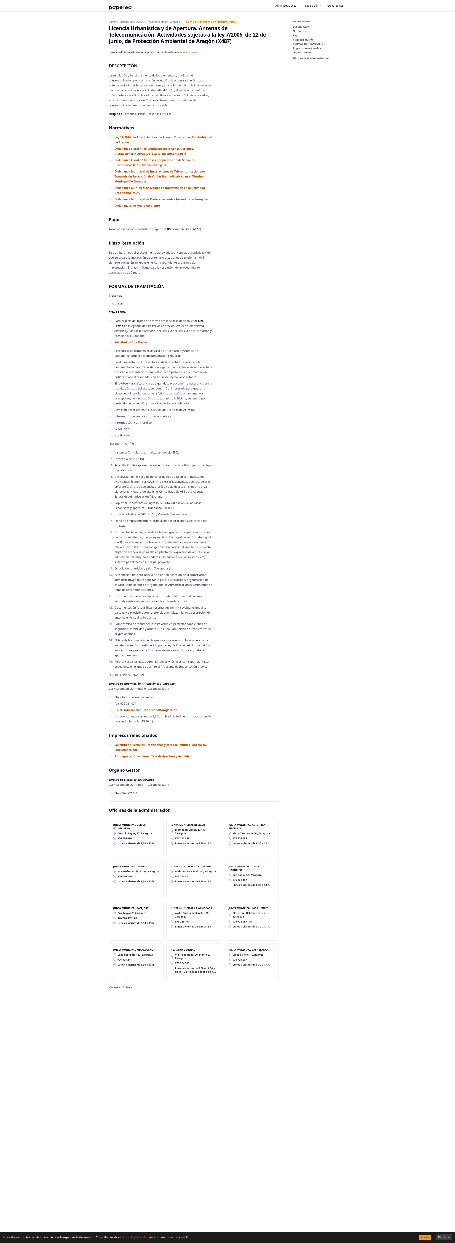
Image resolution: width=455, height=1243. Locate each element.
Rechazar (444, 1237)
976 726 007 (240, 959)
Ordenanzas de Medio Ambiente (137, 206)
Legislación (311, 5)
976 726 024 (182, 876)
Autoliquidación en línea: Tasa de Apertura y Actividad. (153, 756)
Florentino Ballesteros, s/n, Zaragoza (249, 914)
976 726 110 (124, 876)
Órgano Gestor (302, 52)
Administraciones (285, 5)
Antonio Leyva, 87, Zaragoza (134, 833)
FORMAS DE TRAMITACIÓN (309, 44)
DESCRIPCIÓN (301, 26)
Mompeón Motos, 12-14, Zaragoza (190, 831)
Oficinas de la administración (311, 58)
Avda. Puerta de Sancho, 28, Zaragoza (192, 914)
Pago (296, 35)
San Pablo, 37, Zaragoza (247, 875)
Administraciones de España (126, 21)
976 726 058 (182, 838)
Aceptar (425, 1237)
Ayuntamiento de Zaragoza (164, 21)
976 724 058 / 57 (242, 921)
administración (189, 52)
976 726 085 (240, 838)
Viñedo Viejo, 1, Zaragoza (248, 954)
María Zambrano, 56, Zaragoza (251, 833)
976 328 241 (124, 959)
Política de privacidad (134, 1237)
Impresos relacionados (307, 48)
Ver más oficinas (120, 987)
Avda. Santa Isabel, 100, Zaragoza (195, 871)
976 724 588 (182, 963)
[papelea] (122, 5)
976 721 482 (240, 880)
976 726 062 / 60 (127, 918)
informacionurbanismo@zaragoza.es (150, 710)
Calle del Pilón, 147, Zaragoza (135, 954)
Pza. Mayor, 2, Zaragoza (131, 913)
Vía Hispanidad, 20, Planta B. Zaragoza (192, 956)
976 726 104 (182, 921)
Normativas (300, 31)
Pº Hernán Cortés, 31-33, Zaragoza (138, 871)
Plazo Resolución (303, 39)
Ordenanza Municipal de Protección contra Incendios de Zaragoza (161, 199)
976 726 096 (124, 838)
